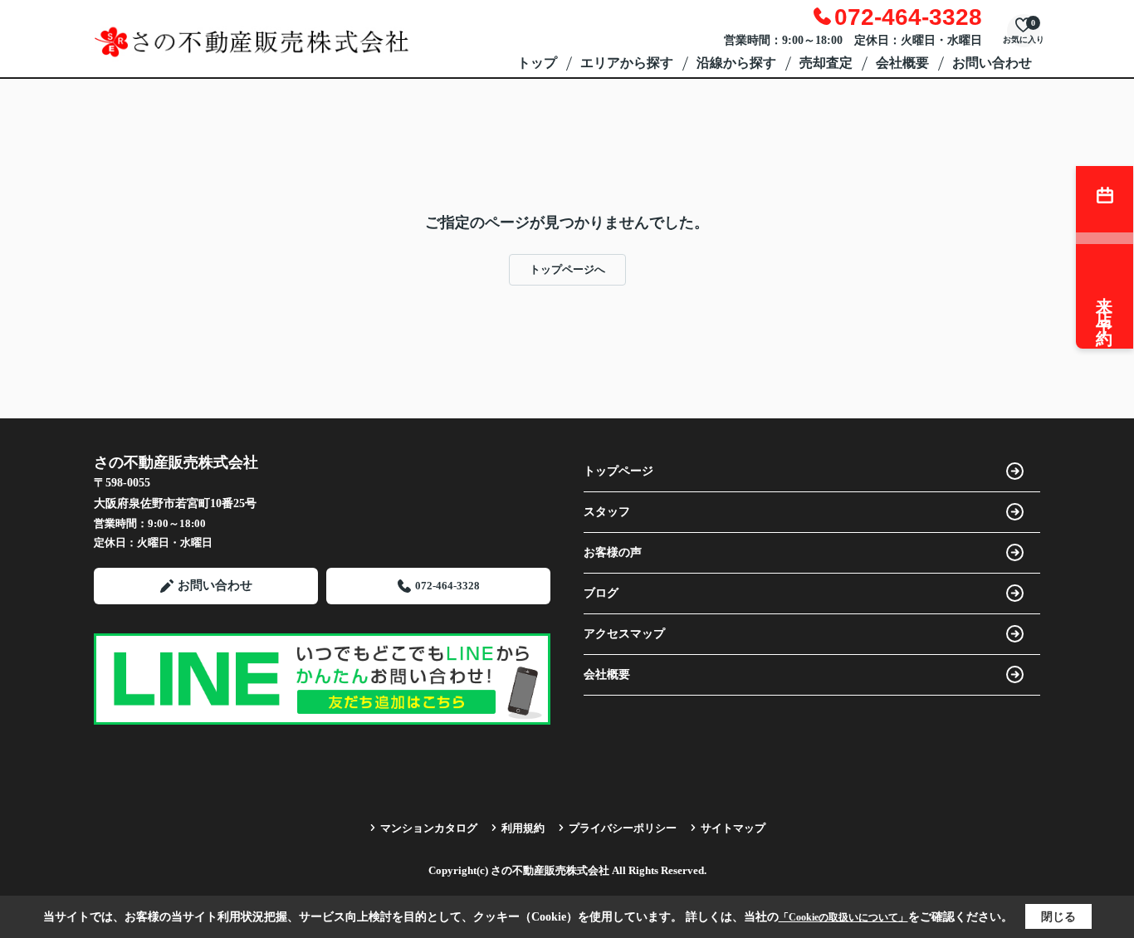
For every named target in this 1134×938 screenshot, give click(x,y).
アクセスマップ (624, 634)
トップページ (618, 471)
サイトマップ (733, 828)
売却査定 (826, 63)
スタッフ (607, 512)
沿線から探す (736, 63)
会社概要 (902, 63)
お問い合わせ (992, 63)
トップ (537, 63)
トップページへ (567, 269)
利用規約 (523, 828)
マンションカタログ (428, 828)
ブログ (601, 593)
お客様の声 (613, 552)
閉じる (1058, 917)
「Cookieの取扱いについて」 (843, 917)
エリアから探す (626, 63)
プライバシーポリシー (623, 828)
